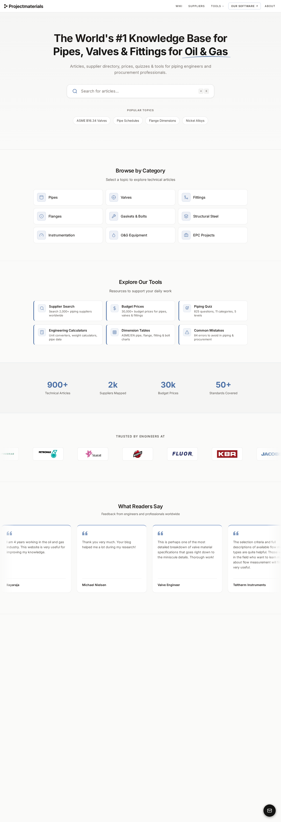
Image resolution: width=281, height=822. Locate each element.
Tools (216, 6)
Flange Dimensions (162, 120)
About (270, 6)
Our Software (243, 6)
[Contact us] (269, 810)
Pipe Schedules (128, 120)
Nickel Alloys (195, 120)
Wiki (179, 6)
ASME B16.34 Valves (92, 120)
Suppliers (196, 6)
